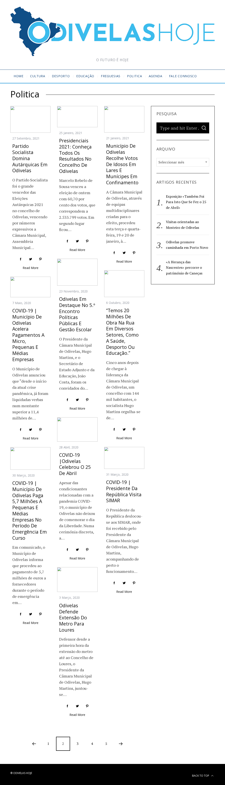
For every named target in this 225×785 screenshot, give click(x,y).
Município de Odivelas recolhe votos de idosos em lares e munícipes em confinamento (122, 164)
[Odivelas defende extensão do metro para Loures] (77, 579)
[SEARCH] (204, 127)
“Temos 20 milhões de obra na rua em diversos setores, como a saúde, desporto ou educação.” (122, 331)
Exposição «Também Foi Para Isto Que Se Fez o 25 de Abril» (186, 202)
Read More (30, 268)
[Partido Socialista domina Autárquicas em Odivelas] (30, 119)
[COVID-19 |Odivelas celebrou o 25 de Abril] (77, 429)
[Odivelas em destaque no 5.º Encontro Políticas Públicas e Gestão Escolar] (77, 272)
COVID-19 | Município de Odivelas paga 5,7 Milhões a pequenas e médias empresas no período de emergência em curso (29, 510)
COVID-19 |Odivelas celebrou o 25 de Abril (75, 464)
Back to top (201, 776)
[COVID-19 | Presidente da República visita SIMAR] (124, 458)
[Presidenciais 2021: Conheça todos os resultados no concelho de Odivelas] (77, 116)
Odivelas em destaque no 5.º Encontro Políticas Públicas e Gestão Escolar (77, 314)
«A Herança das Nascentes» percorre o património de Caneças (184, 268)
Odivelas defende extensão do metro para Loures (73, 617)
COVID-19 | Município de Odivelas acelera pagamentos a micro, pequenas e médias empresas (28, 334)
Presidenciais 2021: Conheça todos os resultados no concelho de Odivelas (75, 155)
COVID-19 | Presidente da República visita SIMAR (124, 491)
